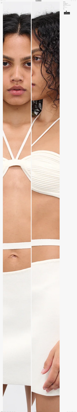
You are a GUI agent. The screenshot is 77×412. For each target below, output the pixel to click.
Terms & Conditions (4, 411)
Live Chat (75, 411)
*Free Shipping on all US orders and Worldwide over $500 (38, 411)
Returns (12, 411)
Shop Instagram (72, 411)
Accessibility (10, 411)
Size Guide (64, 9)
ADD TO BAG (67, 12)
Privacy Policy (8, 411)
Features (14, 411)
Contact (69, 411)
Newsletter (67, 411)
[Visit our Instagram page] (2, 411)
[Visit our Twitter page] (1, 411)
